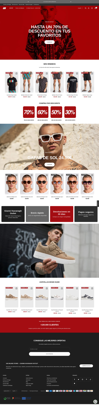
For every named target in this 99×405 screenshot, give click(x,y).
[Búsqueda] (85, 8)
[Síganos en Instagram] (83, 379)
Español (79, 8)
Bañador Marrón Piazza (57, 95)
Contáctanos (36, 4)
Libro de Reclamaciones (52, 381)
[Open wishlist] (92, 8)
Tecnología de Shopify (34, 390)
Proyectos (49, 383)
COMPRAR (49, 42)
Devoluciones (15, 4)
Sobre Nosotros (29, 378)
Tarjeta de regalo (29, 4)
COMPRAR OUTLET (86, 365)
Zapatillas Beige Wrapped (26, 310)
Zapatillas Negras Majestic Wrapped (87, 310)
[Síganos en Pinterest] (86, 379)
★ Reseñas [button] (98, 203)
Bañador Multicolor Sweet (26, 95)
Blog (27, 381)
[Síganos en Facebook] (75, 379)
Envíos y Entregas (7, 4)
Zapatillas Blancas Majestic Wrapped (72, 310)
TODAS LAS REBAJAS (19, 8)
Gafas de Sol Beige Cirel (12, 196)
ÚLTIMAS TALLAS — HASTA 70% (33, 8)
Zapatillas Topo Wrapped (11, 310)
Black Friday (28, 385)
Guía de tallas (21, 4)
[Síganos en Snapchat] (75, 383)
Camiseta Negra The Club (72, 95)
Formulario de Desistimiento (53, 385)
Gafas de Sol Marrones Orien (72, 196)
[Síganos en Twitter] (79, 379)
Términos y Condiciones (52, 378)
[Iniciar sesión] (88, 8)
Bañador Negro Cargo (87, 95)
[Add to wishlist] (16, 73)
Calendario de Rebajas (7, 385)
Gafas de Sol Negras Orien (87, 196)
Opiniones (28, 380)
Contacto (5, 378)
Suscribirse (49, 353)
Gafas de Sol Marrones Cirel (27, 196)
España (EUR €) (6, 390)
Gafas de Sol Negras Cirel (42, 196)
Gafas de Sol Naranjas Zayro (57, 196)
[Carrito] (95, 8)
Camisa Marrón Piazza (42, 95)
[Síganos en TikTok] (90, 379)
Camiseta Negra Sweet (11, 95)
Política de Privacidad (51, 380)
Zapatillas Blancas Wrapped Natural (57, 310)
